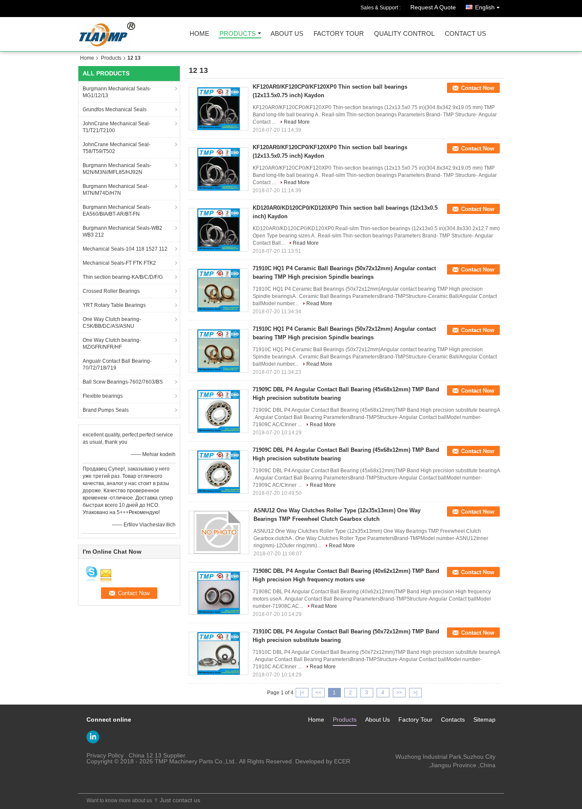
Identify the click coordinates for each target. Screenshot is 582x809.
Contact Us (465, 34)
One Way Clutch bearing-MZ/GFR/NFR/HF (112, 343)
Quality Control (404, 34)
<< (318, 693)
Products (237, 34)
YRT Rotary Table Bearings (114, 305)
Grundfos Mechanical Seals (115, 110)
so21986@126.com (469, 773)
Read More (297, 122)
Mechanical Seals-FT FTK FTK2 (119, 263)
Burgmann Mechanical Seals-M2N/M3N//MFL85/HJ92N (117, 168)
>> (399, 693)
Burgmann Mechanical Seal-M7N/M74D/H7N (116, 189)
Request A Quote (433, 7)
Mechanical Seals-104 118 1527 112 (125, 249)
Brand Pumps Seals (106, 410)
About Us (287, 34)
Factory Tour (339, 34)
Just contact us (180, 800)
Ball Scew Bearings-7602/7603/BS (123, 382)
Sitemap (484, 719)
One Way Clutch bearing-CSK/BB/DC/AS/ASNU (112, 322)
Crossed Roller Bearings (111, 291)
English (485, 7)
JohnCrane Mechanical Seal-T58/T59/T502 (116, 148)
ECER (342, 761)
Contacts (453, 719)
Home (199, 34)
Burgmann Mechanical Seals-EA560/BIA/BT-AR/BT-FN (117, 210)
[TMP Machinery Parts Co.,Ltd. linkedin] (92, 737)
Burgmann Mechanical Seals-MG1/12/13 (117, 92)
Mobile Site (99, 781)
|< (302, 693)
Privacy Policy (105, 755)
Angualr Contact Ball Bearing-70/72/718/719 (117, 364)
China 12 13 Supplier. (158, 755)
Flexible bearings (103, 396)
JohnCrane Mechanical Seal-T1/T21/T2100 (116, 127)
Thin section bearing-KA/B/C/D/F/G (123, 277)
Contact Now (477, 88)
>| (415, 693)
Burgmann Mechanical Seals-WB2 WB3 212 (122, 231)
